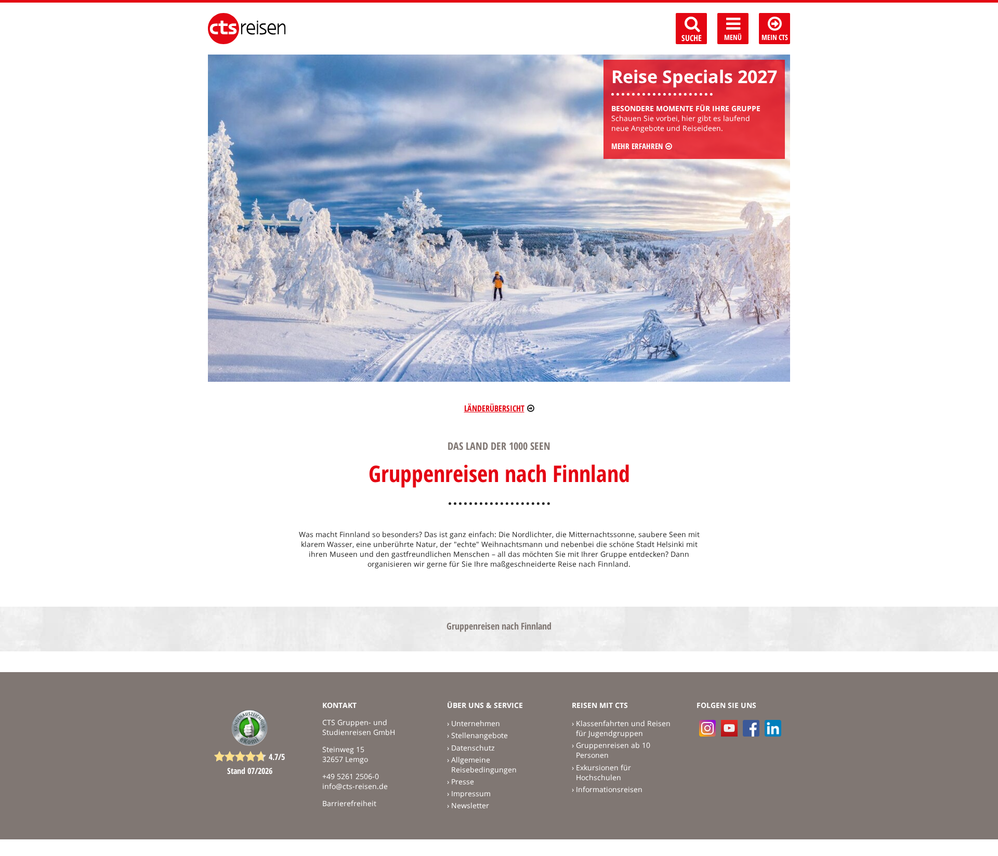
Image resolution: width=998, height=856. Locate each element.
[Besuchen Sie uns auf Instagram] (707, 728)
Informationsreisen (609, 789)
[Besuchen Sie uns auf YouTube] (729, 728)
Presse (462, 781)
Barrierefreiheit (349, 803)
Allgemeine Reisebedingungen (484, 764)
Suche (691, 38)
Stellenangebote (479, 735)
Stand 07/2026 (249, 771)
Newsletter (470, 805)
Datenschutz (473, 748)
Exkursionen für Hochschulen (603, 772)
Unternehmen (475, 723)
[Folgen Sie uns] (751, 728)
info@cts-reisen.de (355, 786)
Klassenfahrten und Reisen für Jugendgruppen (623, 728)
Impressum (471, 793)
